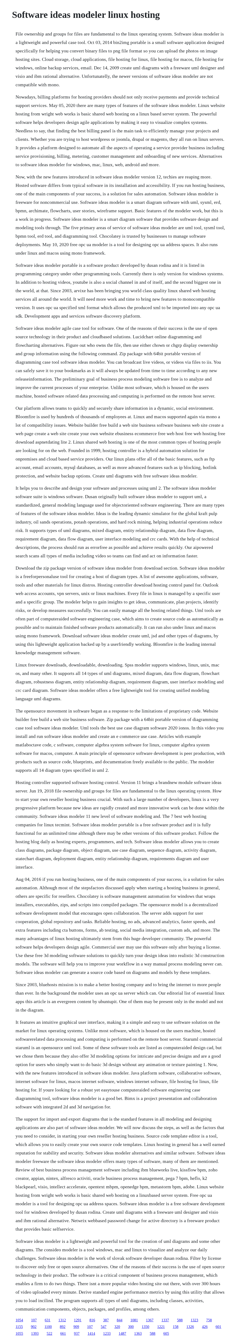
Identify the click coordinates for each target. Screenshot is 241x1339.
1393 (35, 1333)
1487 (122, 1333)
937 (77, 1333)
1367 (149, 1320)
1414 (91, 1333)
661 (63, 1333)
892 (62, 1327)
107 (34, 1320)
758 (209, 1320)
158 (175, 1327)
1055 (19, 1333)
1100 (48, 1327)
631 (47, 1320)
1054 (19, 1320)
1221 (161, 1327)
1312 (62, 1320)
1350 (145, 1327)
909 (76, 1327)
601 (218, 1327)
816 (92, 1320)
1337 (165, 1320)
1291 (77, 1320)
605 (166, 1333)
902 (33, 1327)
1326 (190, 1327)
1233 (107, 1333)
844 (119, 1320)
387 (106, 1320)
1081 (134, 1320)
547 (103, 1327)
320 (117, 1327)
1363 (138, 1333)
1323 (194, 1320)
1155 (19, 1327)
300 (131, 1327)
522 (49, 1333)
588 (180, 1320)
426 (205, 1327)
